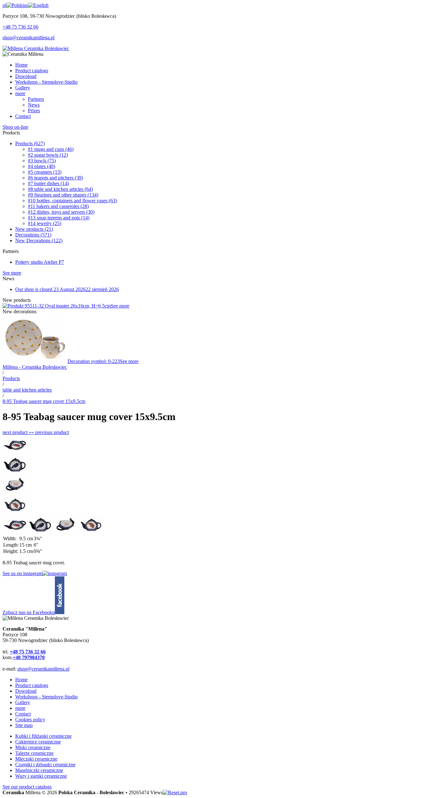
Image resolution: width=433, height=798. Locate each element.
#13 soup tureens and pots (58, 217)
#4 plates (41, 166)
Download (25, 691)
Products (30, 143)
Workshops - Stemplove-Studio (46, 696)
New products (34, 229)
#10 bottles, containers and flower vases (72, 200)
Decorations (33, 234)
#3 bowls (42, 160)
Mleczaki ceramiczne (36, 759)
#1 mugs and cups (51, 149)
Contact (23, 714)
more (20, 708)
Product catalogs (31, 685)
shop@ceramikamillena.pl (29, 37)
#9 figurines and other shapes (63, 195)
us (26, 5)
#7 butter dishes (48, 183)
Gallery (22, 702)
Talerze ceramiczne (34, 753)
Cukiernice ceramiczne (38, 741)
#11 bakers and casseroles (58, 206)
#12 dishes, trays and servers (61, 212)
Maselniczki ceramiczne (39, 770)
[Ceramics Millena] (36, 48)
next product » (17, 432)
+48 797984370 (29, 657)
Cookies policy (30, 719)
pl (4, 5)
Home (21, 679)
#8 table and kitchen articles (60, 189)
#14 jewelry (44, 223)
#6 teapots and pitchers (55, 177)
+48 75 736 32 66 (20, 26)
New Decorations (38, 240)
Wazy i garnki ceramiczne (41, 776)
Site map (24, 725)
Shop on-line (15, 127)
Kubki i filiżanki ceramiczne (43, 736)
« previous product (50, 432)
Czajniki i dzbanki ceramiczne (45, 764)
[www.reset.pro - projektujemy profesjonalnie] (175, 792)
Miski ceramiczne (32, 747)
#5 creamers (44, 172)
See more (12, 273)
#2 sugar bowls (48, 155)
